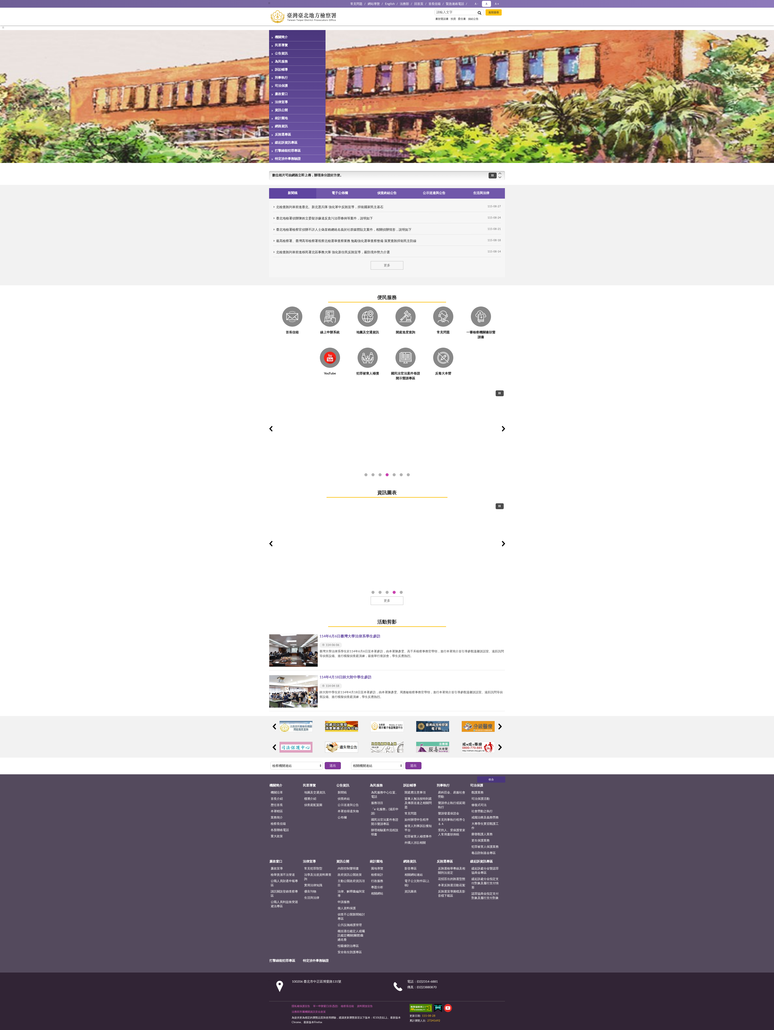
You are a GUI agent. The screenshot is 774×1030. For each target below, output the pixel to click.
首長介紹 (277, 798)
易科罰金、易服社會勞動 (451, 794)
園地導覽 (377, 868)
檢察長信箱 (278, 823)
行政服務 (377, 881)
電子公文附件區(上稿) (417, 883)
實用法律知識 (313, 885)
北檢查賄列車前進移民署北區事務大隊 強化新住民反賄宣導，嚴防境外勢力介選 (333, 252)
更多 (387, 265)
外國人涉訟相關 (415, 842)
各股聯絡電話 (280, 830)
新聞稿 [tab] (293, 193)
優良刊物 (310, 891)
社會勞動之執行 (482, 811)
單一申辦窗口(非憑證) (325, 1006)
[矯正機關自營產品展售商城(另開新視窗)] (341, 726)
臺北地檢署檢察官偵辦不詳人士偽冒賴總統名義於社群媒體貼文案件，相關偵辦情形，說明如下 (344, 229)
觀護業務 (477, 792)
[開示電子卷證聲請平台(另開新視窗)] (387, 726)
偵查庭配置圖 (313, 805)
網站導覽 (374, 3)
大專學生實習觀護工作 (485, 826)
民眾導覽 (281, 45)
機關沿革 (277, 792)
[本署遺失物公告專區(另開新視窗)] (341, 747)
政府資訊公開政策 (350, 874)
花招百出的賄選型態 (451, 879)
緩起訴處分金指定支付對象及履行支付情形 (485, 883)
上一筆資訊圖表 (271, 544)
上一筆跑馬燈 (500, 173)
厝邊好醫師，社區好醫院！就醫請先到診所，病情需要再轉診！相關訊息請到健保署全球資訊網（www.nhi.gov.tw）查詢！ (359, 175)
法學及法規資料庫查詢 (317, 877)
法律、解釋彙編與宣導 (351, 893)
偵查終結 (344, 798)
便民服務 (387, 297)
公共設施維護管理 (350, 925)
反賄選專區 (283, 134)
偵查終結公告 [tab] (387, 193)
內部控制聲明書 (348, 868)
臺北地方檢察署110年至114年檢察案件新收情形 (394, 592)
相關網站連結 (414, 874)
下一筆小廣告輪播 (500, 726)
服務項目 (377, 803)
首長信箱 (435, 3)
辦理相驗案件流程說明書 (384, 832)
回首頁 (418, 3)
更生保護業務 (480, 840)
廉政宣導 (277, 868)
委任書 (462, 19)
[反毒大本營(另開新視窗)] (387, 428)
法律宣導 (281, 102)
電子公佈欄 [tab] (340, 193)
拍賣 (453, 19)
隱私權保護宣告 (301, 1006)
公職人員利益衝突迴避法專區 (284, 904)
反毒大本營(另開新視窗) (408, 474)
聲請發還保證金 (448, 813)
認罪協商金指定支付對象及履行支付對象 (485, 896)
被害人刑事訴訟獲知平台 (418, 828)
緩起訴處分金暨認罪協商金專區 (485, 870)
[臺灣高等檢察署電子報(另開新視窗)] (432, 726)
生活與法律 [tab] (481, 193)
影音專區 (411, 868)
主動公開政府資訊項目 (351, 883)
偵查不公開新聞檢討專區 (351, 916)
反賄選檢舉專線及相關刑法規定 (451, 870)
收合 (491, 779)
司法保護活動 (480, 798)
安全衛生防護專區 (350, 952)
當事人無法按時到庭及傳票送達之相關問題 (418, 803)
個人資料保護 (347, 908)
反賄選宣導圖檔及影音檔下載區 (451, 893)
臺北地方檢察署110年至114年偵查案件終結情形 (387, 592)
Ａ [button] (486, 3)
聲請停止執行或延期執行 (451, 805)
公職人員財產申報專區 (284, 883)
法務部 (404, 3)
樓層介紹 (310, 798)
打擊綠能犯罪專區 (288, 150)
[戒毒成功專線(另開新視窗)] (478, 747)
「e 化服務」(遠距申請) (384, 811)
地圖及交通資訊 (314, 792)
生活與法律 (311, 897)
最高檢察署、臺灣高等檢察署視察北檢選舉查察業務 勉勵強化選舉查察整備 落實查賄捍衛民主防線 (346, 241)
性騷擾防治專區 (348, 946)
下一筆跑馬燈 (500, 177)
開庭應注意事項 (415, 792)
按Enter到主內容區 (15, 3)
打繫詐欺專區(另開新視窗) (365, 474)
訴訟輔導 (281, 69)
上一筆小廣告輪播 (274, 726)
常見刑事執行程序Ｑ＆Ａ (451, 822)
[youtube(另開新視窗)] (448, 1009)
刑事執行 (281, 77)
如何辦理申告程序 (417, 819)
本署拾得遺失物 (348, 811)
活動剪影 (387, 622)
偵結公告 (473, 19)
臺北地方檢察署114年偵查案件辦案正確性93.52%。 (373, 592)
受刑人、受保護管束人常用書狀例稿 (451, 832)
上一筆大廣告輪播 (271, 429)
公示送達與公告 (348, 805)
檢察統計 (377, 874)
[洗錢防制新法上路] (387, 747)
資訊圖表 (387, 492)
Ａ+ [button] (496, 3)
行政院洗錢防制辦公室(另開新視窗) (394, 474)
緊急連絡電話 (455, 3)
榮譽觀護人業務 (482, 834)
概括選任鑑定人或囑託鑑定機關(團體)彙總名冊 (351, 935)
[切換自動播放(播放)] (493, 175)
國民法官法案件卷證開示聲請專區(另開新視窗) (380, 474)
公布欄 (342, 817)
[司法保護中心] (296, 747)
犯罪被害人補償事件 (418, 836)
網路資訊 (281, 126)
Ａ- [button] (476, 3)
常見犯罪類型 (313, 868)
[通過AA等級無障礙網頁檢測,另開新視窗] (421, 1009)
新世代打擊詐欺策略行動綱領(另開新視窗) (387, 474)
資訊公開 (281, 110)
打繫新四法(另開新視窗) (373, 474)
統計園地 (281, 118)
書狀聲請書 (441, 19)
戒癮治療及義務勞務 (485, 817)
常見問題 (356, 3)
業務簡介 (277, 817)
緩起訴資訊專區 (286, 142)
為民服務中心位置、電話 (384, 794)
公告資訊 (281, 53)
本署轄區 (277, 811)
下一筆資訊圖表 (503, 544)
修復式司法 (479, 805)
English (390, 3)
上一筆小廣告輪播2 (274, 747)
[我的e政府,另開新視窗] (438, 1009)
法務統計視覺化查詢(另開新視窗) (401, 474)
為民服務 (281, 61)
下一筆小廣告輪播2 (500, 747)
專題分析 (377, 887)
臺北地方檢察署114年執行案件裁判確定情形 (401, 592)
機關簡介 (281, 37)
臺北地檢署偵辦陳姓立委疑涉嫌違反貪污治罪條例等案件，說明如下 (324, 218)
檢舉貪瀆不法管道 (283, 874)
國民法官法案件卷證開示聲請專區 (384, 822)
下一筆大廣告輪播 (503, 429)
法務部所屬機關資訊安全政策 (309, 1012)
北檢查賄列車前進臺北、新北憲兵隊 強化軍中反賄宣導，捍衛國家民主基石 (329, 207)
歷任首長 (277, 805)
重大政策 (277, 836)
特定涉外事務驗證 (288, 158)
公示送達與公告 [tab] (434, 193)
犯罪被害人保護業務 (485, 846)
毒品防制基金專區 (483, 853)
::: (269, 3)
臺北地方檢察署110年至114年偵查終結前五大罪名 (380, 592)
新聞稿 (342, 792)
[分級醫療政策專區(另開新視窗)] (478, 726)
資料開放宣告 (365, 1006)
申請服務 (344, 902)
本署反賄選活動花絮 (451, 885)
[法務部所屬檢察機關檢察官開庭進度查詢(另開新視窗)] (296, 726)
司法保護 (281, 85)
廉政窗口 (281, 94)
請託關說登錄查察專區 (284, 893)
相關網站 (377, 893)
